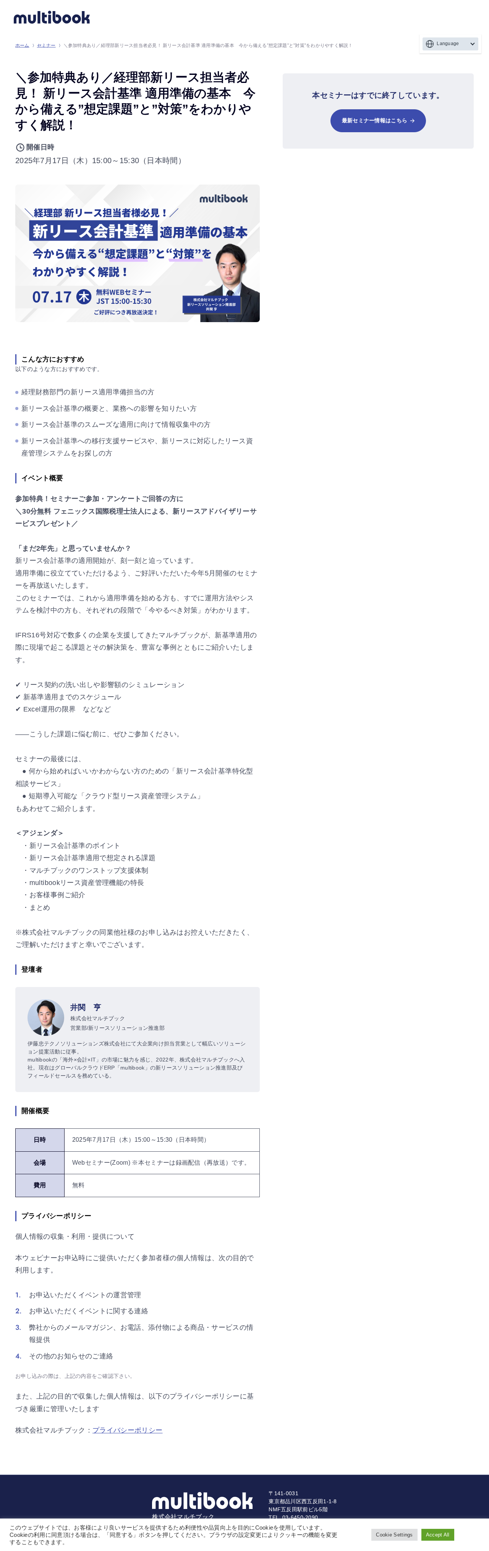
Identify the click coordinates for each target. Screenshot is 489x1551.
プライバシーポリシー (127, 1430)
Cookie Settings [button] (394, 1535)
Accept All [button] (438, 1535)
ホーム (22, 45)
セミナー (46, 45)
